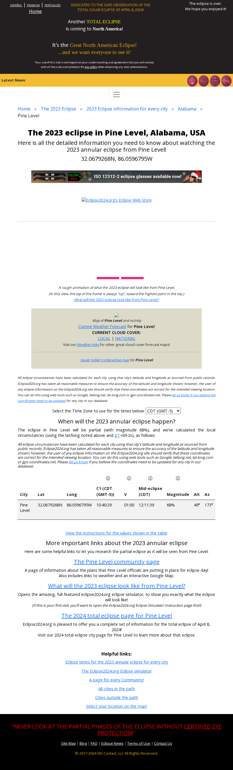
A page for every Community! (116, 680)
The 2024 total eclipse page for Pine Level (116, 615)
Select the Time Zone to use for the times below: (99, 411)
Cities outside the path (116, 697)
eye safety (91, 67)
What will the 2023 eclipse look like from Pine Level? (116, 299)
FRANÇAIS (33, 5)
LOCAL (104, 338)
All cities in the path (116, 688)
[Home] (192, 80)
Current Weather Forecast (102, 326)
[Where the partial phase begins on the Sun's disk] (129, 478)
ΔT (117, 435)
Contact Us (163, 743)
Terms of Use (138, 743)
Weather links (88, 344)
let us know (78, 462)
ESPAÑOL (16, 5)
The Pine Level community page (116, 561)
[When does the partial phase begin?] (108, 478)
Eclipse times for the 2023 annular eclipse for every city (116, 662)
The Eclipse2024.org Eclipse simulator (116, 671)
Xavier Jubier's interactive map (104, 360)
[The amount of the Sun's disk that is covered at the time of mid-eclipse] (178, 478)
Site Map (68, 743)
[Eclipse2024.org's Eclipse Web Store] (117, 199)
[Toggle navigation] (116, 94)
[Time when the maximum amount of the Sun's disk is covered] (150, 478)
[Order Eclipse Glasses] (203, 80)
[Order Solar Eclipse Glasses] (116, 176)
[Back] (226, 80)
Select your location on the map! (116, 706)
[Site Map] (214, 80)
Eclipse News (112, 743)
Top (220, 757)
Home (35, 11)
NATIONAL (125, 338)
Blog (83, 743)
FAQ (94, 743)
